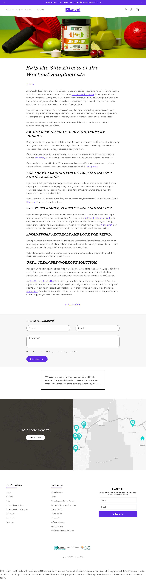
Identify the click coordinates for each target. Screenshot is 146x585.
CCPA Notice (56, 518)
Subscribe (118, 514)
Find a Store (35, 437)
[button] (9, 9)
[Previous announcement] (4, 2)
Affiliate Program (58, 522)
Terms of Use (56, 513)
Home (53, 496)
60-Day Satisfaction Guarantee (63, 505)
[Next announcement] (141, 2)
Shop (8, 492)
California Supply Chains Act (62, 530)
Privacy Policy (57, 509)
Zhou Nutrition (80, 557)
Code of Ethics (57, 526)
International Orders (14, 505)
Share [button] (31, 84)
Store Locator (57, 492)
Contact (9, 496)
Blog (8, 501)
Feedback (10, 518)
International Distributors (17, 509)
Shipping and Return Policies (63, 501)
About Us (10, 513)
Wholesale (10, 522)
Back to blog (74, 304)
